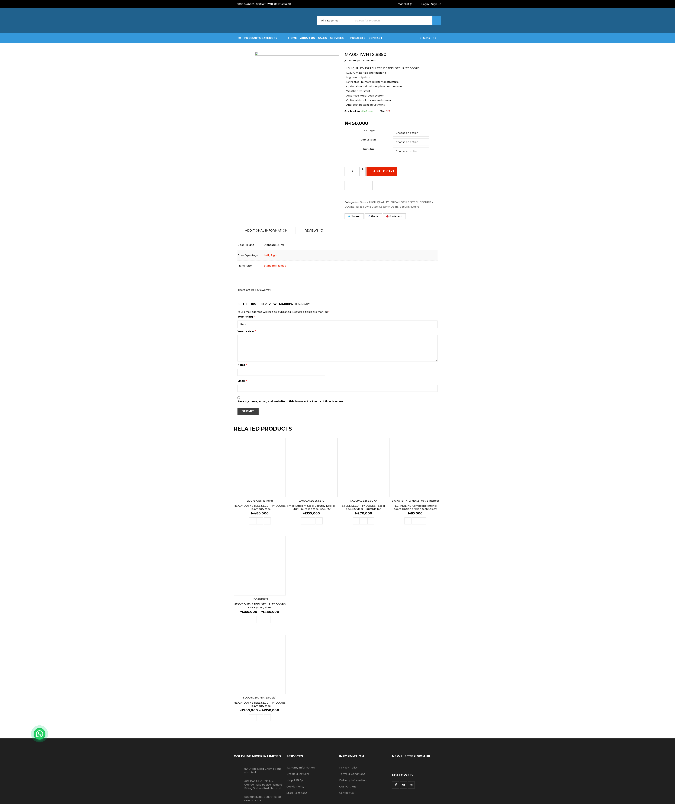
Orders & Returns (298, 774)
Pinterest (395, 216)
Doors (364, 202)
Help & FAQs (295, 780)
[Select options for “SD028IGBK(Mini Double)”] (252, 717)
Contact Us (346, 793)
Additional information (265, 230)
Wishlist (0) (405, 4)
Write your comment (362, 60)
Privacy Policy (348, 767)
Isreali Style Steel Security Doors (377, 206)
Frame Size (368, 149)
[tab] (264, 230)
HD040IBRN (260, 599)
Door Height (369, 131)
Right (274, 255)
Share (374, 216)
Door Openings (368, 140)
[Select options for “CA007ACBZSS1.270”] (304, 520)
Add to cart (384, 171)
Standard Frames (275, 265)
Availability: (352, 111)
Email (242, 380)
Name (242, 364)
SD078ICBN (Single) (260, 500)
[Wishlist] (349, 185)
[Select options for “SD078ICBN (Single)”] (252, 520)
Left (266, 255)
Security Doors (409, 206)
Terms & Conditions (352, 774)
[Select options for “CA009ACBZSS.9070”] (356, 520)
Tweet (355, 216)
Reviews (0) (313, 230)
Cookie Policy (295, 786)
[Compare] (259, 520)
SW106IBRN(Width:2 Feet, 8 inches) (415, 500)
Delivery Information (353, 780)
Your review (246, 331)
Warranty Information (301, 767)
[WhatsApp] (39, 734)
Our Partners (347, 786)
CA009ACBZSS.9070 (363, 500)
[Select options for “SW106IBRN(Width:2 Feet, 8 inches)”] (408, 520)
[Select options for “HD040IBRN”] (252, 619)
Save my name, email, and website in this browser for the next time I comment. (292, 401)
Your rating (246, 316)
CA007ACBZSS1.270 (311, 500)
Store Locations (297, 793)
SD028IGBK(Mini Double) (259, 697)
